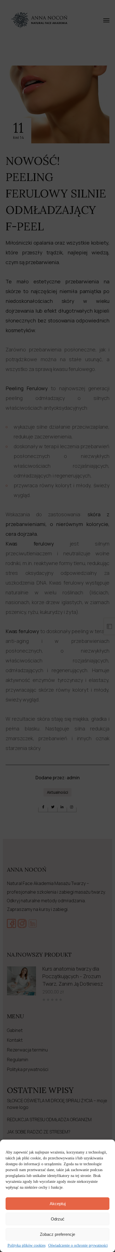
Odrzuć (57, 1219)
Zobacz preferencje (57, 1234)
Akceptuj (58, 1203)
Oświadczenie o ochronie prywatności (78, 1245)
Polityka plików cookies (26, 1245)
